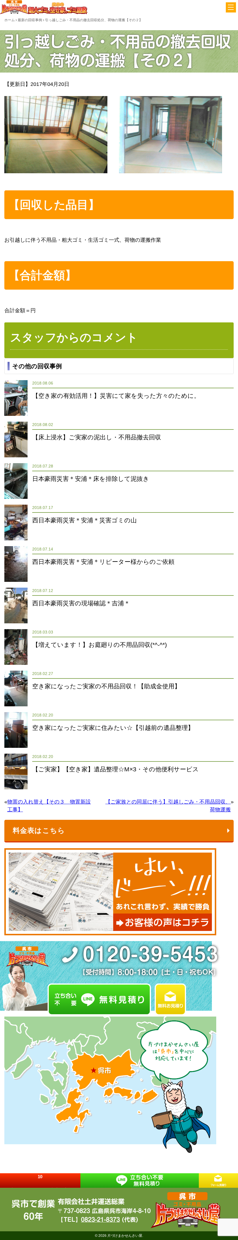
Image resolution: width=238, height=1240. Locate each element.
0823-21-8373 (100, 1219)
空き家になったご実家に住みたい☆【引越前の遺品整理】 (113, 727)
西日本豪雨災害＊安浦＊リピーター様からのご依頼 (103, 561)
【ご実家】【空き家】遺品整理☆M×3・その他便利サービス (115, 769)
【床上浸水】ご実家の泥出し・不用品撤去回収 (96, 437)
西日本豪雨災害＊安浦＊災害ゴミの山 (84, 520)
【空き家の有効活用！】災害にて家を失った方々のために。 (116, 395)
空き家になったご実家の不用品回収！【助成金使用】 (106, 686)
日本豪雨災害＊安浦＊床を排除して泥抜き (90, 478)
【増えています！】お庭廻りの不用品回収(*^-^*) (99, 644)
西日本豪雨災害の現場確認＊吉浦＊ (81, 603)
